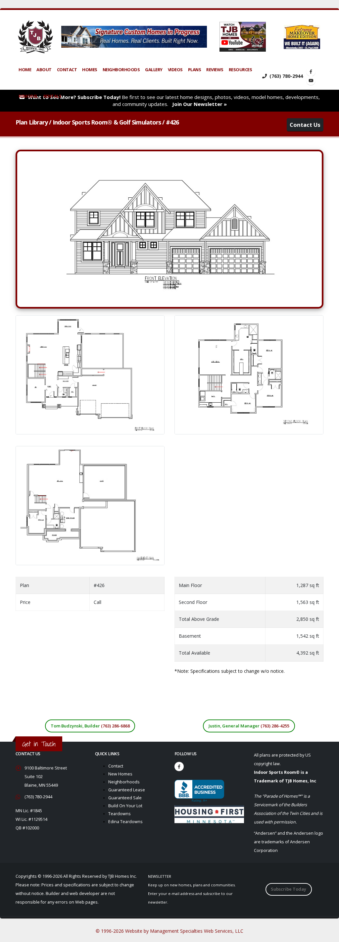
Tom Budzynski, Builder (90, 726)
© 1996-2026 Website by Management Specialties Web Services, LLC (169, 931)
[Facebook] (179, 766)
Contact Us (305, 124)
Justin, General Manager (249, 726)
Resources (240, 70)
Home (25, 70)
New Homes (120, 774)
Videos (175, 70)
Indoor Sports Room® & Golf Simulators (107, 122)
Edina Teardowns (125, 821)
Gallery (154, 70)
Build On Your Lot (125, 806)
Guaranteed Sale (125, 798)
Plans (194, 70)
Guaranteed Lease (126, 790)
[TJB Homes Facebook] (310, 71)
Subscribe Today (288, 889)
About (44, 70)
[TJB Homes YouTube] (310, 80)
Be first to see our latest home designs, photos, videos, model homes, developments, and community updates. (174, 100)
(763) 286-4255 (275, 726)
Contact (67, 70)
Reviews (214, 70)
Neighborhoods (121, 70)
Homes (89, 70)
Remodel (28, 96)
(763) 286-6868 (115, 726)
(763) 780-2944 (285, 76)
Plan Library (32, 122)
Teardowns (119, 814)
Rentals (52, 96)
